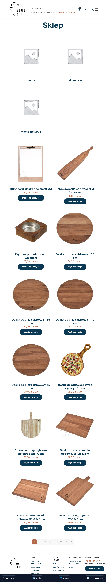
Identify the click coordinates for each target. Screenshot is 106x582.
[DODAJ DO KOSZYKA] (48, 146)
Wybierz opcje (75, 201)
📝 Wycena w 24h (95, 578)
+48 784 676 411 (40, 12)
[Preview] (48, 163)
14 (66, 541)
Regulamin (35, 567)
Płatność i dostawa (35, 572)
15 (71, 541)
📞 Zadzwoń (8, 578)
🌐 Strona (64, 578)
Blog (71, 567)
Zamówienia (58, 567)
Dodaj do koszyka (30, 198)
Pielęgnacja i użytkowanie (75, 562)
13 (61, 541)
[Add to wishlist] (48, 157)
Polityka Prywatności (37, 562)
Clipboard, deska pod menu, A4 (31, 189)
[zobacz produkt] (48, 151)
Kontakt (57, 563)
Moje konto (58, 571)
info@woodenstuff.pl (65, 12)
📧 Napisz (37, 578)
